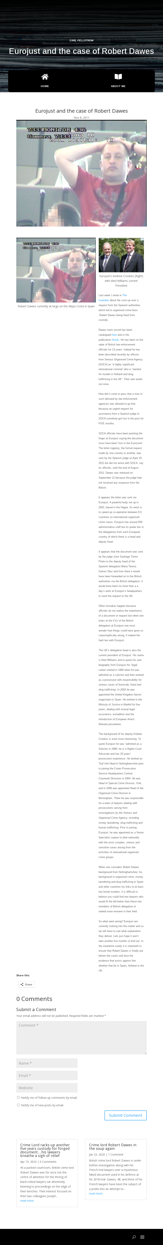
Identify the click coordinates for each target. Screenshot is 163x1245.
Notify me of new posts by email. (42, 1105)
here (114, 334)
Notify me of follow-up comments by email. (49, 1098)
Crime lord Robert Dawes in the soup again (112, 1146)
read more (27, 1200)
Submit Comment (125, 1115)
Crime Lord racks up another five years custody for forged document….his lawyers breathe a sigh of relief (45, 1150)
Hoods (115, 339)
